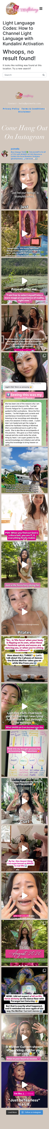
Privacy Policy (11, 108)
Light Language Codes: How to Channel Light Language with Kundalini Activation (23, 33)
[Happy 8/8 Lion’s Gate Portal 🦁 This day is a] (24, 801)
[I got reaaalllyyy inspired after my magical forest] (24, 233)
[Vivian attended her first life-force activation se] (24, 423)
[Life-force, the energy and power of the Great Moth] (24, 659)
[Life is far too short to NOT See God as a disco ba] (24, 517)
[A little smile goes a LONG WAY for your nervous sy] (24, 612)
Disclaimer (24, 111)
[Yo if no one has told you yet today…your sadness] (24, 896)
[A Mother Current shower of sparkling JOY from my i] (24, 1037)
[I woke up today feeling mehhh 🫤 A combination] (24, 281)
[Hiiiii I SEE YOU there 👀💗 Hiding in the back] (24, 375)
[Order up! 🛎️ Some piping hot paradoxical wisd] (24, 186)
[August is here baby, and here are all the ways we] (24, 943)
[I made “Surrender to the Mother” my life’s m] (24, 470)
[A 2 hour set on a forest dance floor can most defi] (24, 990)
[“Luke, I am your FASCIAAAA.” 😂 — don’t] (24, 565)
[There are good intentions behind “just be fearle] (24, 1085)
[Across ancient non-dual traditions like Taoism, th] (24, 328)
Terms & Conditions (33, 108)
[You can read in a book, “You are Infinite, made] (24, 848)
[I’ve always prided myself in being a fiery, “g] (24, 706)
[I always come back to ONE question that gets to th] (24, 754)
